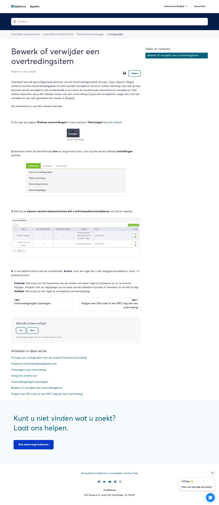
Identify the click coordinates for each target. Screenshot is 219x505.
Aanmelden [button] (199, 6)
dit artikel (115, 122)
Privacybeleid (88, 473)
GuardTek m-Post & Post (58, 34)
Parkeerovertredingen (90, 34)
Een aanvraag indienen (34, 444)
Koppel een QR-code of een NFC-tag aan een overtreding (47, 394)
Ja (21, 331)
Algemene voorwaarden (110, 473)
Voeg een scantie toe (24, 375)
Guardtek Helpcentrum (25, 34)
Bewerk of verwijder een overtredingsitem (36, 388)
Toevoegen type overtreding (28, 370)
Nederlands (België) (174, 6)
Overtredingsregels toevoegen (29, 382)
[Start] (25, 7)
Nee (32, 331)
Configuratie (115, 34)
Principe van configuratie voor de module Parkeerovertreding (49, 357)
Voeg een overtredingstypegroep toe (34, 363)
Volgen (134, 73)
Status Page (131, 473)
